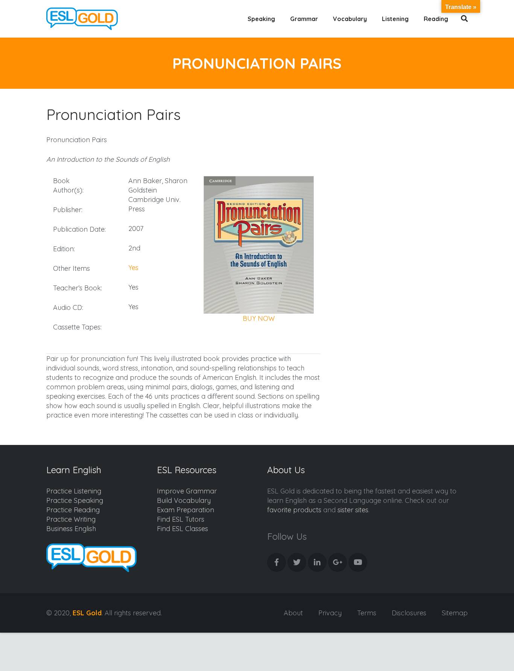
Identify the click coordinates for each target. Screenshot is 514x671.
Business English (71, 528)
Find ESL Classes (182, 528)
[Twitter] (296, 562)
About (293, 613)
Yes (133, 267)
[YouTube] (357, 562)
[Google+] (337, 562)
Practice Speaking (74, 500)
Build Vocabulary (184, 500)
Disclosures (409, 613)
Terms (366, 613)
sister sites (353, 510)
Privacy (330, 613)
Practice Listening (73, 491)
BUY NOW (259, 318)
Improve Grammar (187, 491)
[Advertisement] (404, 175)
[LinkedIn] (317, 562)
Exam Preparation (185, 510)
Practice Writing (71, 519)
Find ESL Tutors (180, 519)
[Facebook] (276, 562)
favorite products (294, 510)
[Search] (464, 18)
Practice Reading (73, 510)
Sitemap (455, 613)
